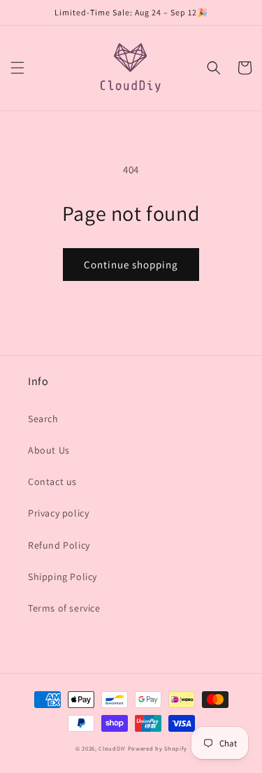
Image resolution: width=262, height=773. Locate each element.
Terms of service (64, 608)
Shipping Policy (62, 576)
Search (43, 418)
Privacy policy (58, 513)
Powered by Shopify (157, 748)
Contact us (52, 481)
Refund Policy (59, 545)
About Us (49, 450)
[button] (17, 67)
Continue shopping (131, 264)
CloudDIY (112, 748)
